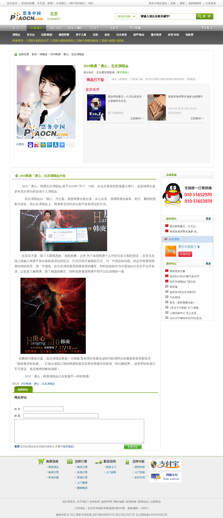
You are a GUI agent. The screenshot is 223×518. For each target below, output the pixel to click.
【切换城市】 (54, 18)
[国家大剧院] (75, 28)
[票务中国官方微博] (187, 259)
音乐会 (31, 34)
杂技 (107, 34)
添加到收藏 (27, 3)
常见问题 (53, 477)
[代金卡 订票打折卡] (95, 28)
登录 (17, 446)
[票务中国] (26, 23)
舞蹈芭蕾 (64, 34)
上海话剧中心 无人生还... (184, 313)
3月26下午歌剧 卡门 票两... (185, 307)
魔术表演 (156, 34)
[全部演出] (36, 28)
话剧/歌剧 (46, 34)
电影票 (189, 34)
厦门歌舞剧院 (115, 112)
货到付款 (140, 467)
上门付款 (140, 472)
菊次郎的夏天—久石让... (184, 226)
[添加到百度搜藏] (30, 144)
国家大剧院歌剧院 (63, 40)
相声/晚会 (138, 34)
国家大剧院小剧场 (112, 40)
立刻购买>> (137, 118)
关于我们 (82, 501)
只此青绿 (175, 297)
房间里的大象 (177, 271)
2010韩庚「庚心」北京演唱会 (38, 383)
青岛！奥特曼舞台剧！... (184, 302)
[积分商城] (134, 28)
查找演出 (53, 467)
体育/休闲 (173, 34)
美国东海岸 (174, 112)
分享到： (21, 144)
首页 (34, 54)
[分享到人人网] (55, 144)
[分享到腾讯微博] (49, 144)
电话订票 (82, 467)
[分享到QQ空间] (43, 144)
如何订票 (53, 472)
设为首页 (12, 3)
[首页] (17, 28)
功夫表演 (121, 34)
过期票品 (155, 501)
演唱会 (16, 34)
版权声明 (106, 501)
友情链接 (131, 501)
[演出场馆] (56, 28)
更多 (208, 218)
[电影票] (115, 28)
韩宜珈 (173, 286)
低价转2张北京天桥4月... (184, 292)
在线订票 (82, 472)
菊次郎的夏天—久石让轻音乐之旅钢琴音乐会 (125, 98)
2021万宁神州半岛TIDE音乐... (187, 318)
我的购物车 (195, 3)
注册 (173, 3)
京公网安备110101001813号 (151, 514)
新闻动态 (143, 501)
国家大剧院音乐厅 (38, 40)
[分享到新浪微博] (36, 144)
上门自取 (111, 472)
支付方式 (140, 477)
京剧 (95, 34)
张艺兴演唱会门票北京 (183, 281)
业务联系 (94, 501)
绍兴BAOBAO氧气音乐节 (184, 276)
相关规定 (68, 446)
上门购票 (82, 482)
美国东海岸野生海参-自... (184, 231)
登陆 (182, 3)
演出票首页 (68, 501)
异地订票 (82, 477)
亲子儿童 (81, 34)
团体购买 (82, 487)
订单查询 (211, 3)
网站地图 (119, 501)
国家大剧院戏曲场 (87, 40)
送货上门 (111, 467)
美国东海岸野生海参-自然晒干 (185, 96)
